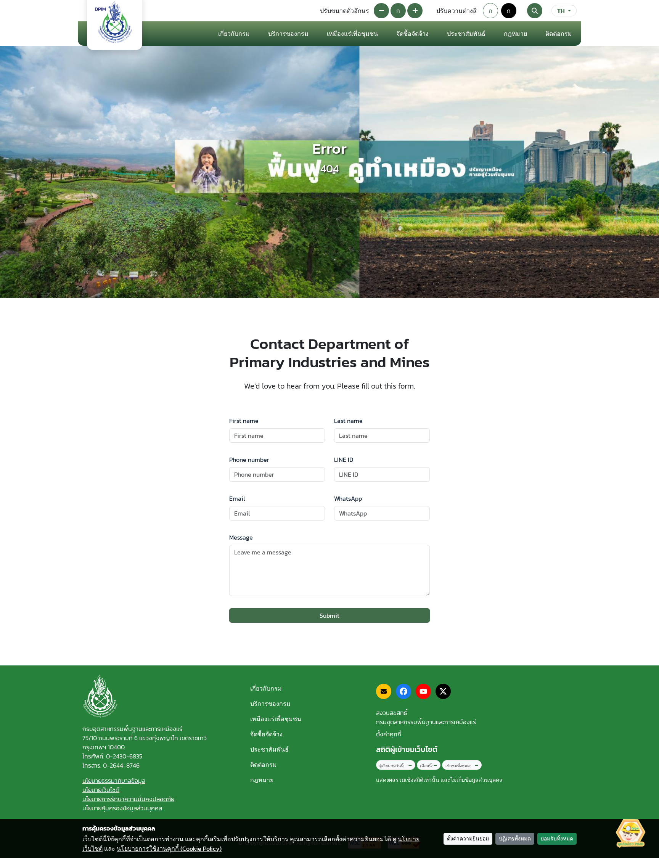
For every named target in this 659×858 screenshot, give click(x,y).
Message (241, 537)
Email (237, 498)
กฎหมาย (515, 33)
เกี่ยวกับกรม (266, 688)
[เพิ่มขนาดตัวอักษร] (415, 10)
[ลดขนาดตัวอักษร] (381, 10)
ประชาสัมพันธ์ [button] (466, 33)
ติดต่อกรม (263, 764)
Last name (348, 420)
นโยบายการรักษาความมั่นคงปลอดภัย (128, 798)
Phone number (249, 459)
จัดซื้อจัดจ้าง (266, 734)
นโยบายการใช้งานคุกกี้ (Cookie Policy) (169, 848)
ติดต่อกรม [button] (558, 33)
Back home (329, 195)
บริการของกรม (270, 703)
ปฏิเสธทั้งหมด (515, 839)
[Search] (534, 10)
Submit (329, 615)
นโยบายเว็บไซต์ (100, 789)
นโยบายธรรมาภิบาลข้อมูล (113, 780)
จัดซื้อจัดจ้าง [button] (412, 33)
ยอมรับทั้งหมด (557, 839)
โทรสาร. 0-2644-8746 (111, 765)
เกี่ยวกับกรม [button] (234, 33)
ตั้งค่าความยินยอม (468, 839)
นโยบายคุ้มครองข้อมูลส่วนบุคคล (122, 808)
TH (561, 10)
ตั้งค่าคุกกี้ (388, 734)
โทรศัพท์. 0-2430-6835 (112, 756)
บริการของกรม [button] (288, 33)
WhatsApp (348, 498)
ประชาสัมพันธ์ (269, 749)
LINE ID (343, 459)
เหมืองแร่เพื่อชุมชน (352, 33)
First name (244, 420)
